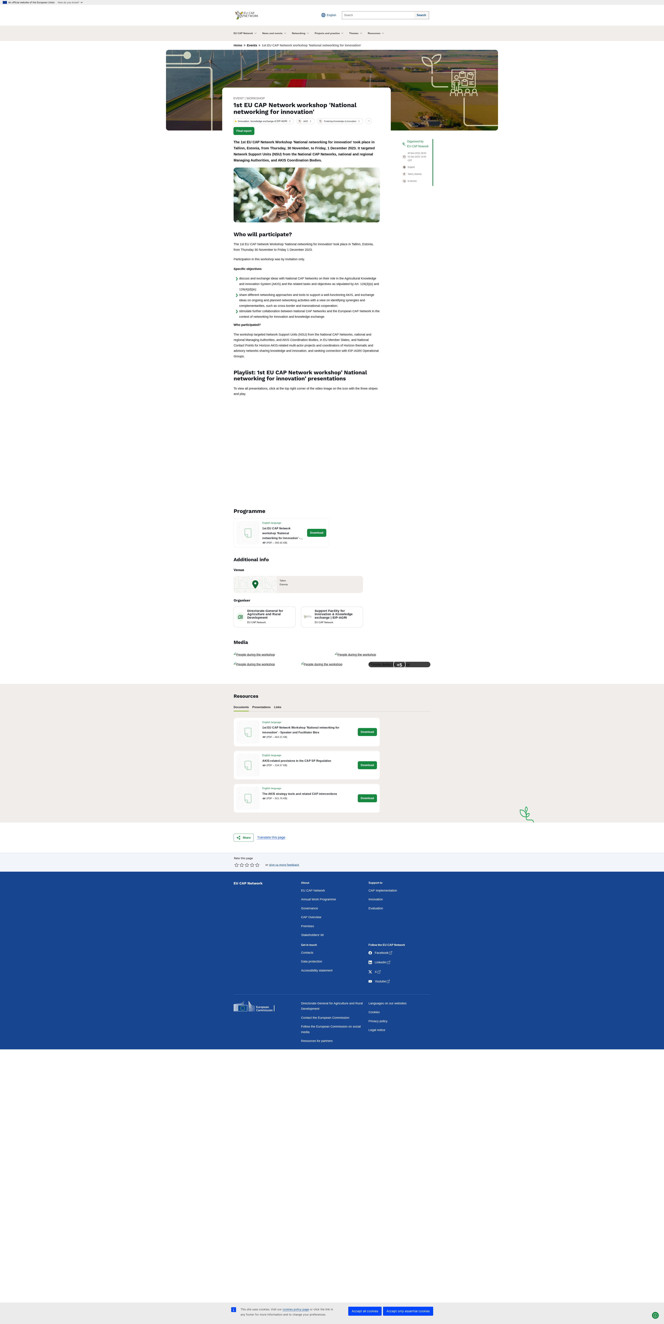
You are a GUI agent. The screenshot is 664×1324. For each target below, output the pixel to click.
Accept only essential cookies (408, 1311)
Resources (374, 33)
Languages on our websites (387, 1003)
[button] (263, 121)
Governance (309, 908)
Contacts (307, 952)
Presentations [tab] (261, 707)
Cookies (374, 1012)
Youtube (382, 981)
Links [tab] (277, 707)
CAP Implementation (382, 890)
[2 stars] (239, 865)
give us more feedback (284, 864)
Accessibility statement (317, 970)
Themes (353, 33)
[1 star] (236, 865)
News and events (272, 33)
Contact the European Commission (325, 1017)
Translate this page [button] (271, 837)
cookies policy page (296, 1309)
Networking (298, 33)
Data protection (311, 961)
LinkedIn (383, 962)
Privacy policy (378, 1021)
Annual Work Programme (318, 899)
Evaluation (375, 908)
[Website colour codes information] (655, 1315)
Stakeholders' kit (312, 935)
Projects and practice (327, 33)
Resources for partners (317, 1041)
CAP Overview (311, 917)
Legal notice (376, 1030)
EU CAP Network (243, 33)
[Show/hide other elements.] (368, 121)
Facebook (384, 953)
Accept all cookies (365, 1311)
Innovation (375, 899)
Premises (307, 926)
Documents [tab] (241, 707)
